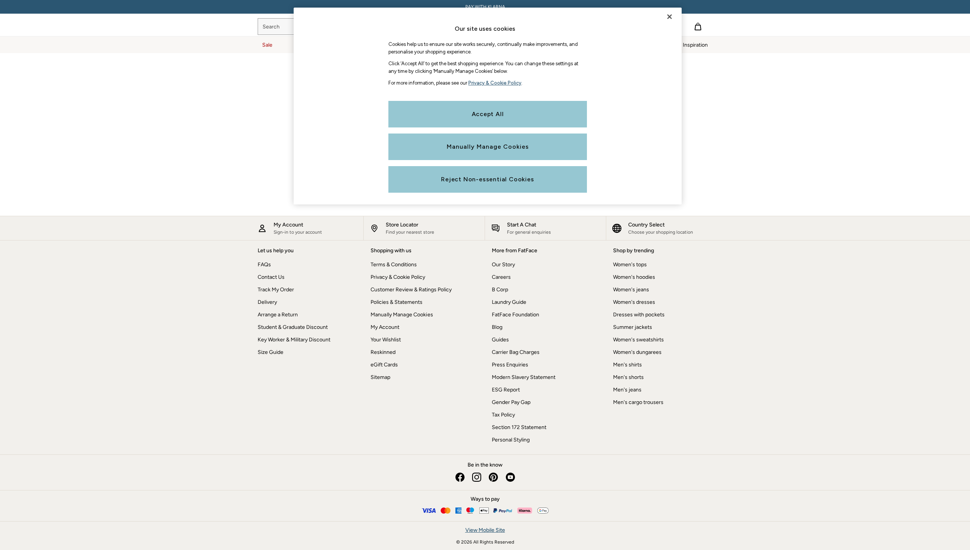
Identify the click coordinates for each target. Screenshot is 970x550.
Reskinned (383, 352)
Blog (497, 327)
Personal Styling (511, 440)
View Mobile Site (485, 530)
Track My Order (276, 289)
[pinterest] (493, 477)
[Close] (669, 16)
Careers (501, 277)
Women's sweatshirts (638, 339)
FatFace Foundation (515, 314)
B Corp (500, 289)
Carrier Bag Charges (516, 352)
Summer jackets (632, 327)
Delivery (267, 302)
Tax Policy (503, 415)
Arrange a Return (278, 314)
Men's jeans (627, 390)
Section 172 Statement (519, 427)
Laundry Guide (509, 302)
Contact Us (271, 277)
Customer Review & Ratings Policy (411, 289)
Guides (500, 339)
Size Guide (270, 352)
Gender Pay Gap (511, 402)
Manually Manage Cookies (402, 314)
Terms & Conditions (394, 264)
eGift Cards (384, 364)
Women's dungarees (637, 352)
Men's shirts (627, 364)
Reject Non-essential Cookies (487, 179)
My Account (385, 327)
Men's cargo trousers (638, 402)
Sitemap (380, 377)
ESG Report (506, 390)
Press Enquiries (510, 364)
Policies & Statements (396, 302)
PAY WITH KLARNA (485, 6)
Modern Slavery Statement (523, 377)
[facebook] (460, 477)
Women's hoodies (634, 277)
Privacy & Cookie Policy (398, 277)
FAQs (264, 264)
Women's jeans (631, 289)
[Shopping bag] (698, 26)
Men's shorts (628, 377)
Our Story (503, 264)
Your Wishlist (386, 339)
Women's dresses (634, 302)
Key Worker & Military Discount (294, 339)
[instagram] (476, 477)
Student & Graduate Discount (293, 327)
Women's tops (630, 264)
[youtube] (510, 477)
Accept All (488, 114)
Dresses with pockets (639, 314)
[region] (488, 106)
